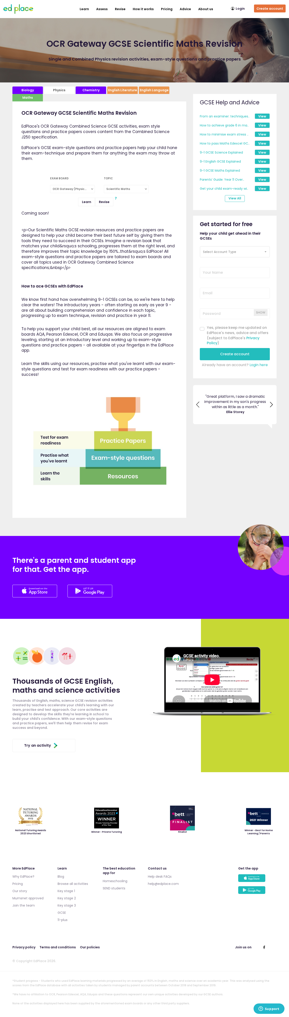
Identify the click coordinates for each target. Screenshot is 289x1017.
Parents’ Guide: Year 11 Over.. (222, 179)
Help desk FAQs (160, 876)
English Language (154, 90)
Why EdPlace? (23, 876)
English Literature (122, 90)
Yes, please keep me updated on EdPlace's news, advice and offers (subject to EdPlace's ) (237, 335)
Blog (61, 876)
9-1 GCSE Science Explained (221, 152)
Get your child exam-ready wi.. (224, 188)
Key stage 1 (66, 891)
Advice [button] (185, 9)
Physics (59, 90)
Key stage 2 (67, 898)
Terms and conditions (58, 947)
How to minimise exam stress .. (224, 134)
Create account (269, 8)
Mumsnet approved (28, 898)
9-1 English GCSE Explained (220, 161)
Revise (104, 202)
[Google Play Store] (90, 596)
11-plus (63, 920)
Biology (27, 90)
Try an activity (37, 745)
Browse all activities (73, 883)
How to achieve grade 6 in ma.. (224, 125)
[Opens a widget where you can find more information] (268, 1009)
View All (234, 198)
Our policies (90, 947)
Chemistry (91, 90)
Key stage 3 (67, 905)
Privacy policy (23, 947)
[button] (235, 251)
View (262, 116)
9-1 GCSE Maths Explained (220, 170)
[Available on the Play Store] (257, 892)
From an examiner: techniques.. (224, 116)
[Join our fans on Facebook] (264, 947)
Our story (19, 891)
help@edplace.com (163, 883)
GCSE (62, 912)
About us (205, 9)
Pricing (166, 9)
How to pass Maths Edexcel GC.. (224, 143)
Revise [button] (120, 9)
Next (271, 406)
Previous (198, 406)
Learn (84, 9)
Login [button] (240, 8)
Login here (258, 364)
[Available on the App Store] (257, 880)
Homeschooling (115, 881)
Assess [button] (102, 9)
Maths (27, 97)
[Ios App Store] (35, 596)
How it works (143, 9)
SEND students (114, 888)
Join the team (23, 905)
